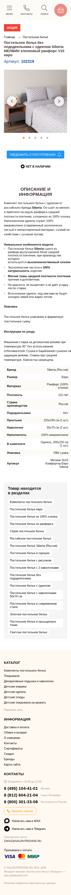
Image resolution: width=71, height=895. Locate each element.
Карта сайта (12, 764)
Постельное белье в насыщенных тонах (33, 623)
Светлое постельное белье (28, 632)
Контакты (10, 743)
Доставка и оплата (16, 727)
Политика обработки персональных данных (30, 883)
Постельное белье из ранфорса (31, 523)
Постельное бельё (35, 37)
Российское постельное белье (30, 538)
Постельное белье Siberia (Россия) (33, 545)
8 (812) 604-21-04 (21, 795)
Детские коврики (15, 686)
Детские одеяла (15, 691)
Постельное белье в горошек (30, 553)
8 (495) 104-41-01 (21, 788)
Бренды (9, 759)
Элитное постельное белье (28, 614)
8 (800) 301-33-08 (21, 801)
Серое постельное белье (27, 531)
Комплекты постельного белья (31, 502)
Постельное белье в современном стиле (33, 605)
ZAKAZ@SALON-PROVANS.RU (22, 841)
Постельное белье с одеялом (30, 585)
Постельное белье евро (26, 509)
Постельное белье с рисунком (30, 560)
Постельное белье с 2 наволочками (34, 567)
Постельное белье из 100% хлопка (33, 516)
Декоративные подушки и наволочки (28, 681)
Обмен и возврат (15, 732)
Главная (10, 37)
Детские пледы (14, 697)
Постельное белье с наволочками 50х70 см (33, 594)
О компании (12, 737)
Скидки (9, 753)
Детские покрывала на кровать (25, 702)
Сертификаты (13, 748)
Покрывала (11, 675)
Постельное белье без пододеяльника (25, 576)
